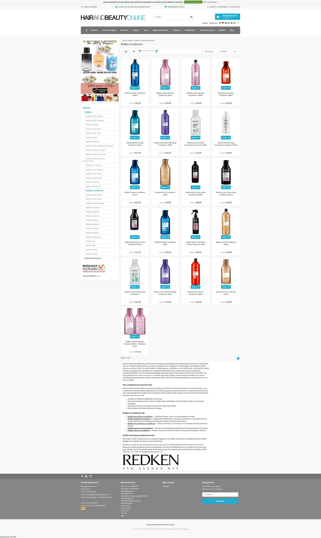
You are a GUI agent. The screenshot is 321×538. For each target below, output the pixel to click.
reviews (185, 529)
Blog (232, 30)
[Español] (231, 23)
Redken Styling (92, 220)
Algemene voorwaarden (129, 486)
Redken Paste (91, 250)
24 (235, 51)
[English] (226, 23)
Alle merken (209, 51)
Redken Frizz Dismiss (94, 170)
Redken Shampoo (93, 186)
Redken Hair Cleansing (95, 203)
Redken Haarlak (92, 233)
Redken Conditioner (95, 191)
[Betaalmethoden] (83, 508)
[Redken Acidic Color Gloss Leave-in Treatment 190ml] (195, 222)
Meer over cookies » (210, 2)
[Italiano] (234, 23)
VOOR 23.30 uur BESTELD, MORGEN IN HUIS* (134, 7)
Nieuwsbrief (125, 506)
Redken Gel (90, 241)
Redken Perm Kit (92, 182)
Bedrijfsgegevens (127, 491)
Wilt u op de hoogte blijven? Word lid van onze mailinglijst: (212, 487)
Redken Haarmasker (94, 195)
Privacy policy (126, 508)
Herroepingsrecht (127, 498)
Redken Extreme (92, 142)
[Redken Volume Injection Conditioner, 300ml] (165, 73)
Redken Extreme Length (95, 150)
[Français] (229, 23)
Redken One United (93, 199)
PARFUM (221, 30)
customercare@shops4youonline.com (148, 452)
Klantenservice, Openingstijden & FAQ (134, 496)
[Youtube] (86, 476)
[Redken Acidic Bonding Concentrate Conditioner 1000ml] (226, 122)
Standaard (223, 51)
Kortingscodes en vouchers (131, 501)
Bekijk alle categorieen (93, 258)
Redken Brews (91, 137)
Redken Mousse (92, 229)
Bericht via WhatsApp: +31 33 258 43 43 (225, 7)
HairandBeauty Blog (176, 7)
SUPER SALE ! (190, 30)
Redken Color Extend (94, 116)
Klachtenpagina (126, 503)
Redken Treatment (93, 208)
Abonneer (220, 501)
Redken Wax (91, 245)
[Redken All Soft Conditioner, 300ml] (226, 271)
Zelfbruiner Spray (207, 30)
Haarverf (124, 30)
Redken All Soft (92, 125)
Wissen (98, 276)
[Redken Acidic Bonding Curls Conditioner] (135, 271)
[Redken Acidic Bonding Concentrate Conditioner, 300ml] (195, 122)
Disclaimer (125, 511)
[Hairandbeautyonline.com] (113, 14)
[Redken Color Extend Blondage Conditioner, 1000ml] (165, 122)
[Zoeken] (191, 17)
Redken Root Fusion (94, 174)
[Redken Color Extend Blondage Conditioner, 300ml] (165, 271)
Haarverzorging (109, 30)
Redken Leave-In (92, 216)
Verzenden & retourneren (130, 489)
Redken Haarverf (92, 224)
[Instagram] (91, 476)
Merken (94, 30)
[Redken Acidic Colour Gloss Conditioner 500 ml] (226, 172)
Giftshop (176, 30)
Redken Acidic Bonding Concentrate (94, 160)
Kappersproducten (160, 30)
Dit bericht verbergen (193, 2)
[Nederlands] (220, 23)
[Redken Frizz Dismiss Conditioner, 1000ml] (195, 271)
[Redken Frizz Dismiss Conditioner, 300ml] (226, 73)
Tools (145, 30)
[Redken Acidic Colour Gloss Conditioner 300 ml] (135, 222)
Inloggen (205, 23)
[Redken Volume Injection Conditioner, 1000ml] (195, 73)
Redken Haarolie (92, 212)
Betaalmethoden (127, 493)
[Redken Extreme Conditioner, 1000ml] (135, 73)
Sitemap (124, 513)
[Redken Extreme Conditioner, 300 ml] (135, 172)
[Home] (86, 30)
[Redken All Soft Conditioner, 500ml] (165, 172)
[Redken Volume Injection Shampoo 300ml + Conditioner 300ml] (135, 321)
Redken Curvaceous (94, 165)
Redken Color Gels (93, 133)
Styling (136, 30)
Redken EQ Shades (93, 129)
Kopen (133, 88)
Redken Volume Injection (96, 154)
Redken (88, 112)
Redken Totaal (92, 254)
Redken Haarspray (93, 237)
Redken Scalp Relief (94, 178)
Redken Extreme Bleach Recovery (99, 146)
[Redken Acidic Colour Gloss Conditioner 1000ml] (195, 172)
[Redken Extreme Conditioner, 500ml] (165, 222)
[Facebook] (83, 476)
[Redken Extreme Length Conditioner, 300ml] (135, 122)
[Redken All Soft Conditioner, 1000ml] (226, 222)
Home (125, 40)
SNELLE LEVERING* (90, 7)
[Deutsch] (223, 23)
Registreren (214, 23)
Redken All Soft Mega (95, 121)
